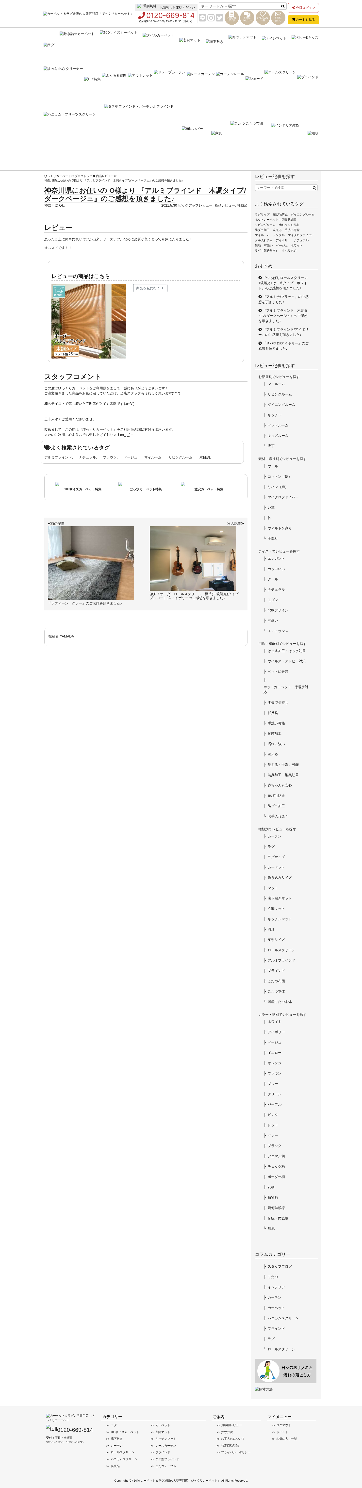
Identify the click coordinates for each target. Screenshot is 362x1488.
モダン (273, 600)
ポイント (282, 1432)
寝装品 (115, 1466)
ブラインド (276, 971)
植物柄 (273, 1197)
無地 (258, 245)
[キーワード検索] (314, 188)
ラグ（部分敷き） (267, 250)
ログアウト (283, 1425)
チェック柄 (276, 1166)
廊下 (271, 446)
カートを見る (305, 19)
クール (273, 579)
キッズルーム (278, 436)
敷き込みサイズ (280, 878)
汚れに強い (276, 744)
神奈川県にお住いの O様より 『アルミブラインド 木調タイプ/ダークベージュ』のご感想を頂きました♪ (113, 180)
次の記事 (234, 523)
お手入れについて (233, 1438)
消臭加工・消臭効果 (283, 775)
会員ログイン (305, 8)
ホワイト (297, 245)
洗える (273, 754)
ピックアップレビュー (195, 205)
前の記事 (58, 523)
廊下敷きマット (280, 898)
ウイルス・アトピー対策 (287, 661)
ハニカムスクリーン (283, 1318)
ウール (273, 466)
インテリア (276, 1287)
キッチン (274, 415)
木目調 (204, 457)
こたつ (273, 1277)
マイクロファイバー (301, 235)
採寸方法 (227, 1432)
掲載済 (242, 205)
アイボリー (283, 240)
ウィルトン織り (280, 528)
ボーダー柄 (276, 1177)
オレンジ (274, 1063)
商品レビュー (105, 176)
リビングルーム (180, 457)
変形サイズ (276, 940)
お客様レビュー (231, 1425)
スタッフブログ (280, 1266)
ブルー (273, 1084)
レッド (273, 1125)
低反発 (273, 713)
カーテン (274, 836)
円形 (271, 929)
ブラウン (110, 457)
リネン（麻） (278, 487)
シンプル (279, 235)
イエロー (274, 1053)
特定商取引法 (230, 1445)
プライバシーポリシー (236, 1452)
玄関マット (276, 909)
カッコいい (276, 569)
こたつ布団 (276, 981)
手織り (273, 538)
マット (273, 888)
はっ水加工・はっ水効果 (287, 651)
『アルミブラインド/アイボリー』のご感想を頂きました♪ (283, 332)
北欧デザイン (278, 610)
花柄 (271, 1187)
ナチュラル (87, 457)
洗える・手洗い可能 (286, 230)
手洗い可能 (276, 723)
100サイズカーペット (125, 1432)
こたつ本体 (276, 991)
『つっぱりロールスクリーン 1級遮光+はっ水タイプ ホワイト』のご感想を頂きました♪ (284, 283)
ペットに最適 (278, 671)
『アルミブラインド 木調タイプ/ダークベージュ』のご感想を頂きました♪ (283, 316)
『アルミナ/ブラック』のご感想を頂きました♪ (283, 299)
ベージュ (130, 457)
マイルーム (153, 457)
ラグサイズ (262, 214)
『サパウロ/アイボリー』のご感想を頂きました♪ (283, 345)
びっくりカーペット (57, 176)
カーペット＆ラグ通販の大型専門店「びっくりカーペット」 (180, 1480)
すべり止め (289, 250)
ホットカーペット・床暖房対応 (275, 219)
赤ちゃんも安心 (289, 225)
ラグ (271, 847)
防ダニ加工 (262, 230)
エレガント (276, 558)
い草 (271, 507)
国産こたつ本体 (280, 1002)
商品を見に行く (148, 288)
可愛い (268, 245)
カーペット (276, 867)
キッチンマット (280, 919)
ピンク (273, 1115)
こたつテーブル (165, 1466)
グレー (273, 1135)
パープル (274, 1104)
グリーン (274, 1094)
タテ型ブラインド (167, 1459)
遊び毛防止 (280, 214)
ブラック (274, 1146)
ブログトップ (83, 176)
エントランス (278, 631)
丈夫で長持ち (278, 702)
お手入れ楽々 (264, 240)
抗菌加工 (274, 734)
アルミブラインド (58, 457)
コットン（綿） (280, 476)
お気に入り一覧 (286, 1438)
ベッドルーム (278, 425)
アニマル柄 (276, 1156)
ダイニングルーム (302, 214)
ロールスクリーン (281, 950)
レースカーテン (165, 1445)
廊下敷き (117, 1438)
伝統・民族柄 (278, 1218)
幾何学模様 (276, 1208)
